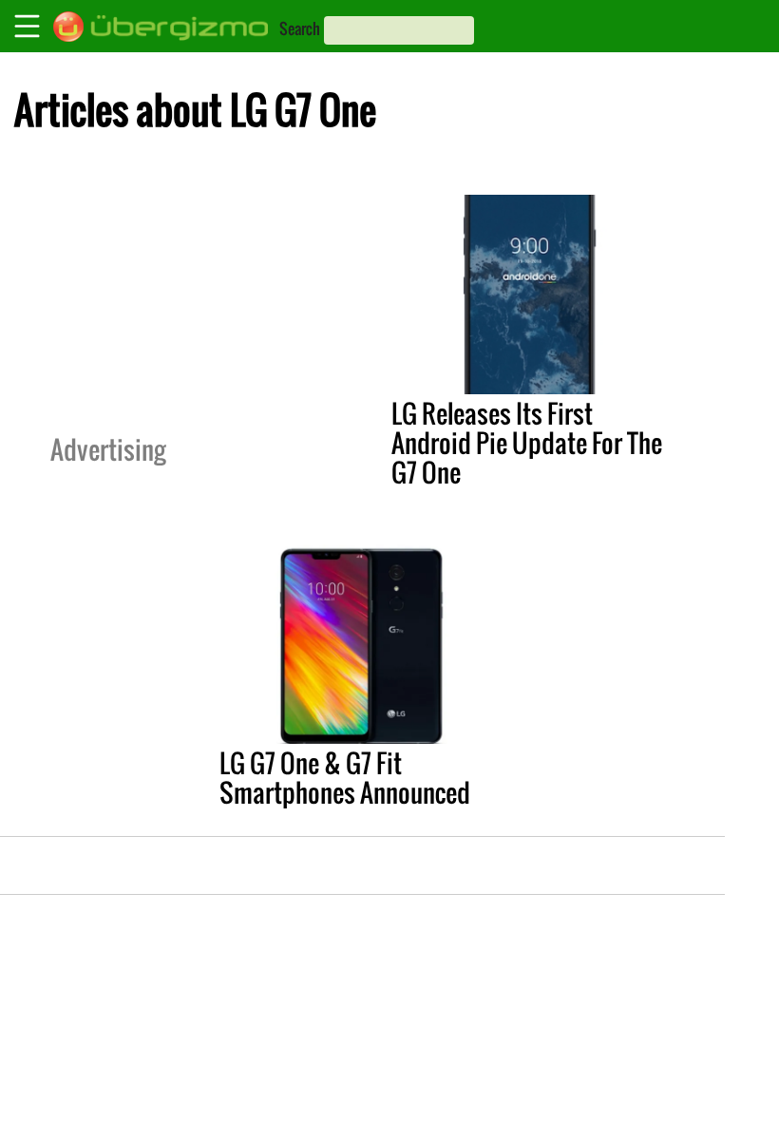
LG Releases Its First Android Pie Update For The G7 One (526, 442)
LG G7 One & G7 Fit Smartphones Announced (344, 777)
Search (299, 28)
